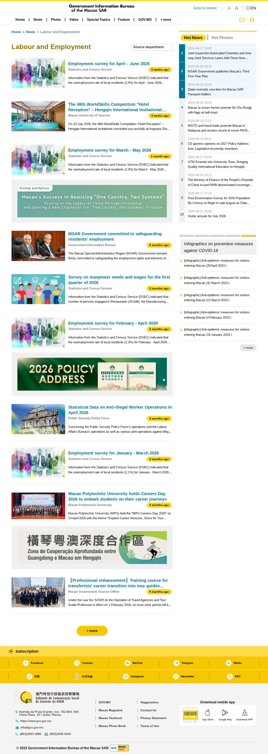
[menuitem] (37, 20)
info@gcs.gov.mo (32, 727)
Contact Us (148, 710)
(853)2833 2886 (30, 734)
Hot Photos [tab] (222, 37)
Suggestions (149, 702)
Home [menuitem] (20, 19)
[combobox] (152, 47)
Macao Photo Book (112, 726)
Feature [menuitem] (124, 19)
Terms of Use (149, 726)
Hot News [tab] (193, 37)
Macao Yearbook (110, 718)
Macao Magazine (110, 710)
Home (16, 32)
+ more (248, 347)
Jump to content (204, 8)
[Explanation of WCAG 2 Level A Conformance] (119, 748)
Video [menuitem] (74, 19)
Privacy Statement (153, 718)
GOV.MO (105, 702)
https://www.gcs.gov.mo (35, 721)
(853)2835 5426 (60, 734)
